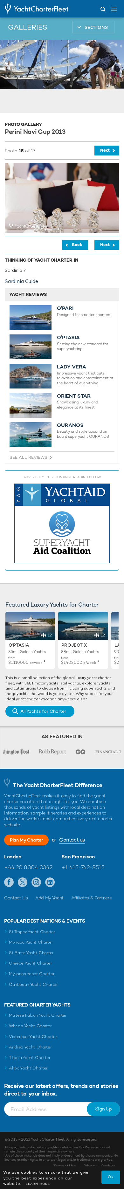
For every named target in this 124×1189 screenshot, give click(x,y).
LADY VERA (71, 367)
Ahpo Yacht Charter (28, 1068)
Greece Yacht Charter (30, 963)
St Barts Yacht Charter (31, 952)
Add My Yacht (49, 898)
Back (77, 244)
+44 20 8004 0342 (28, 867)
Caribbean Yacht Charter (33, 984)
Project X (74, 645)
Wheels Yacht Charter (30, 1025)
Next (105, 150)
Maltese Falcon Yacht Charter (37, 1015)
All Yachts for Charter (43, 711)
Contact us (72, 839)
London (13, 857)
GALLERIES (27, 27)
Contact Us (16, 898)
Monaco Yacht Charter (31, 942)
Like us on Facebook (9, 882)
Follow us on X (23, 882)
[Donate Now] (62, 523)
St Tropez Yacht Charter (32, 931)
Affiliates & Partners (91, 898)
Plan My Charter (26, 840)
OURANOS (70, 425)
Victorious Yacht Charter (33, 1036)
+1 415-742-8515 (83, 867)
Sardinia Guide (21, 281)
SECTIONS (96, 27)
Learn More (38, 1184)
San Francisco (78, 857)
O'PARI (65, 308)
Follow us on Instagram (36, 882)
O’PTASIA (68, 337)
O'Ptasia (19, 645)
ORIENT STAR (74, 396)
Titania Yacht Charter (29, 1057)
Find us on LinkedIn (50, 882)
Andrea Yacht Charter (30, 1047)
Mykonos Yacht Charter (31, 973)
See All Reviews (28, 457)
